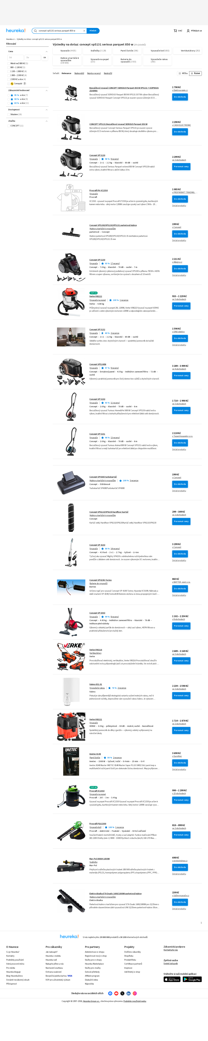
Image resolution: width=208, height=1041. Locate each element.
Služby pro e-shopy (93, 959)
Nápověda (89, 983)
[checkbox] (8, 63)
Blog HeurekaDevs (14, 975)
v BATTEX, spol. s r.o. (181, 582)
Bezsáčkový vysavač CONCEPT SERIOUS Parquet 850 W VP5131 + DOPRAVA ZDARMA (124, 89)
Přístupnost (11, 983)
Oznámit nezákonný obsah (17, 979)
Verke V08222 (95, 296)
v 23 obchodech (179, 793)
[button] (15, 57)
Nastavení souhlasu (54, 968)
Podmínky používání (15, 959)
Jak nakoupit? (52, 952)
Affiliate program (92, 975)
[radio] (8, 95)
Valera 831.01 (95, 684)
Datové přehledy (92, 971)
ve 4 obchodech (179, 369)
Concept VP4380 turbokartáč (103, 476)
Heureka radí (51, 959)
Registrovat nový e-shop (96, 955)
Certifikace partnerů (133, 963)
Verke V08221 (95, 719)
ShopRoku (128, 955)
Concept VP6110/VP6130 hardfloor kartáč (108, 512)
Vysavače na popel (98, 300)
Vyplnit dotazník (171, 963)
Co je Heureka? (12, 952)
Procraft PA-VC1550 (98, 190)
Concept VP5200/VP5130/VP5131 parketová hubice (113, 225)
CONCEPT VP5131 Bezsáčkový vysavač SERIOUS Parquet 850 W (118, 124)
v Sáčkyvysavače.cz (180, 895)
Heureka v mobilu (53, 955)
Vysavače (94, 159)
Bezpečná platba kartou (56, 975)
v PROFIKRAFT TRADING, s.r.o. (185, 192)
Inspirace (128, 968)
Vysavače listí (95, 827)
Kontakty (10, 955)
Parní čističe (95, 757)
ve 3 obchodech (179, 299)
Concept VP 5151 (97, 434)
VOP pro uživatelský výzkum (58, 979)
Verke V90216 (95, 649)
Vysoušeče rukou (97, 688)
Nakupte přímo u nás (55, 963)
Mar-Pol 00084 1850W (99, 858)
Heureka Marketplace (94, 963)
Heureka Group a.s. (91, 1001)
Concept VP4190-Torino (100, 580)
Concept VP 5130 (97, 155)
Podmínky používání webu (134, 1001)
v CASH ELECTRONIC (181, 125)
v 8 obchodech (178, 619)
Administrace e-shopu (94, 952)
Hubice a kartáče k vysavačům (103, 228)
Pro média (10, 968)
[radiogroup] (27, 99)
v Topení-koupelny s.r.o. (182, 436)
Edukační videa (91, 979)
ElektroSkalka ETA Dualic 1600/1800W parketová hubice (115, 893)
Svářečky (93, 862)
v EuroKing (177, 756)
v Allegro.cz (177, 262)
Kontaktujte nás (171, 950)
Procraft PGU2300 (97, 823)
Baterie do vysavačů (98, 583)
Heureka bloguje (13, 971)
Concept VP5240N (97, 364)
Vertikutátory (95, 653)
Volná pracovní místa (15, 963)
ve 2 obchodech (179, 160)
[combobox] (59, 31)
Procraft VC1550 (96, 791)
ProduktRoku (130, 959)
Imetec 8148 (95, 754)
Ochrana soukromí (53, 971)
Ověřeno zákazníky (132, 952)
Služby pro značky (93, 968)
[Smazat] (84, 31)
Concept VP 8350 (97, 613)
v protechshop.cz (179, 860)
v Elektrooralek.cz (180, 90)
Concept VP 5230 (97, 259)
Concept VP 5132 (97, 329)
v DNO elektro (178, 331)
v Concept (176, 227)
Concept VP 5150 (97, 399)
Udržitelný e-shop (132, 971)
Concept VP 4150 (97, 545)
